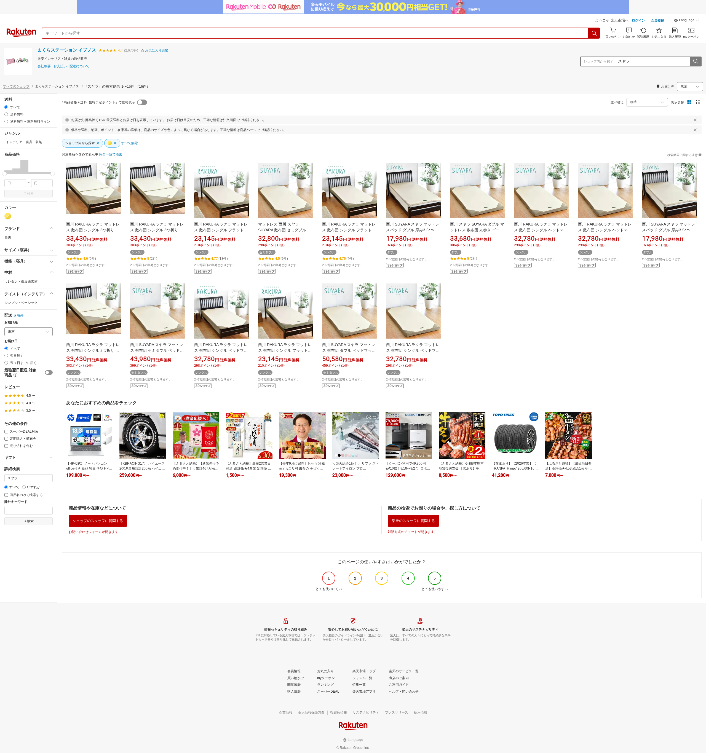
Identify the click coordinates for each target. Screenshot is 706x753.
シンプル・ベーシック (21, 303)
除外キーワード (16, 502)
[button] (686, 21)
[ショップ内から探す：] (695, 61)
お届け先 (11, 322)
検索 (30, 193)
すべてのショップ (16, 86)
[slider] (4, 174)
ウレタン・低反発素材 (21, 281)
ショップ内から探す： (600, 61)
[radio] (6, 107)
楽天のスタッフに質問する (413, 521)
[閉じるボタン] (695, 120)
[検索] (594, 33)
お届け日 (11, 341)
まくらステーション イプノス (67, 50)
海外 (20, 315)
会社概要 (44, 66)
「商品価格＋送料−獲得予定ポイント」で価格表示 (97, 102)
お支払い (60, 66)
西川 (7, 237)
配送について (79, 66)
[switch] (49, 372)
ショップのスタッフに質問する (98, 521)
